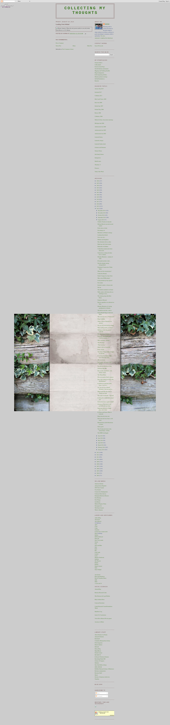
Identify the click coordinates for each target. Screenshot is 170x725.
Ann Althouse (98, 521)
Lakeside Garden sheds (100, 144)
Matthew (97, 663)
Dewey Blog (98, 649)
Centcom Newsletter (99, 603)
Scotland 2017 (98, 92)
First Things (97, 500)
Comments (99, 696)
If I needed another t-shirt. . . (104, 261)
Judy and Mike (98, 545)
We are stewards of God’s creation (106, 377)
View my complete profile (104, 38)
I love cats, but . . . (102, 237)
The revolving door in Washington (106, 316)
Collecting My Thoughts (85, 10)
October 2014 (101, 215)
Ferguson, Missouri (102, 300)
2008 (98, 464)
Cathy (96, 528)
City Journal (98, 490)
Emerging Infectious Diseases (102, 496)
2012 (98, 455)
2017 (98, 201)
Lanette (96, 554)
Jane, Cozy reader (99, 540)
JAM (96, 580)
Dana (96, 533)
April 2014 (101, 442)
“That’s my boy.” (102, 345)
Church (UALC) (98, 62)
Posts (98, 693)
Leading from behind (62, 24)
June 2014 (100, 438)
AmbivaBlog (98, 518)
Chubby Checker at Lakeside (104, 222)
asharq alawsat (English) (100, 486)
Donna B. (97, 538)
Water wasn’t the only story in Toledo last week (105, 392)
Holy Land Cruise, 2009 (100, 99)
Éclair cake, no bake (102, 228)
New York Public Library (101, 665)
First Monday (98, 498)
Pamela (96, 562)
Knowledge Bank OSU (100, 659)
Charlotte (97, 530)
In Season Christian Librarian (102, 657)
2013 (98, 452)
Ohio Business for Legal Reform (102, 596)
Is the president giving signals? (105, 280)
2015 (98, 206)
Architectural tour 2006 (100, 126)
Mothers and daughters (103, 239)
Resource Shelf (98, 673)
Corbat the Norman (102, 273)
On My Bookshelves (100, 79)
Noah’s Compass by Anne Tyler (105, 276)
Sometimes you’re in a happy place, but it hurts (104, 409)
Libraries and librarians (100, 147)
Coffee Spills (98, 65)
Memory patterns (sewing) (101, 77)
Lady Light (97, 552)
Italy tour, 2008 (98, 102)
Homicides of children (103, 246)
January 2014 (101, 449)
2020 (98, 194)
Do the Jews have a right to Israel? (106, 402)
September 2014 (102, 217)
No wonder (100, 283)
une (96, 547)
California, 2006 (99, 116)
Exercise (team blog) (100, 66)
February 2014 (101, 447)
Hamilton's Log (98, 611)
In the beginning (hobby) (101, 75)
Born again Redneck (100, 576)
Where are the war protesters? (104, 271)
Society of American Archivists (102, 677)
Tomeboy (97, 679)
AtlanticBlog (98, 589)
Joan (96, 543)
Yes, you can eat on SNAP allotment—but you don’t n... (105, 388)
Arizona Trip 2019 (99, 88)
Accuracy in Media (99, 622)
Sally (96, 568)
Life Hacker (97, 502)
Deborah (97, 647)
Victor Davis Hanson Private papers (103, 618)
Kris (96, 550)
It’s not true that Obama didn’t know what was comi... (105, 356)
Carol (96, 526)
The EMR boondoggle (103, 433)
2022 (98, 190)
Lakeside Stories (99, 137)
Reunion (97, 81)
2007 (98, 466)
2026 (98, 181)
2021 (98, 192)
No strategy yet (101, 230)
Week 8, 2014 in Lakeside (104, 347)
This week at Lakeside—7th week (106, 395)
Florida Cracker (98, 653)
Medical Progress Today (100, 504)
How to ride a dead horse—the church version (105, 371)
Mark (96, 581)
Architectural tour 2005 (100, 130)
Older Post (89, 46)
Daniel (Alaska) (98, 645)
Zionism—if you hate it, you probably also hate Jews (104, 405)
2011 (98, 457)
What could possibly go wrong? (105, 327)
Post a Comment (60, 43)
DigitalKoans (98, 651)
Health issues (98, 161)
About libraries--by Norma (101, 635)
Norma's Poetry (98, 151)
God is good (100, 426)
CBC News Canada (99, 487)
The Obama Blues (102, 375)
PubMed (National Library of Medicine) (104, 669)
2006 (98, 468)
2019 (98, 197)
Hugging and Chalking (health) (102, 71)
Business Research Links (101, 592)
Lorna (96, 556)
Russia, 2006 (98, 113)
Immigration (98, 158)
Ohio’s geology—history (103, 340)
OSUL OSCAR (98, 667)
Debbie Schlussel (99, 537)
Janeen (96, 542)
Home (74, 46)
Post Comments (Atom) (67, 49)
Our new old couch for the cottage (106, 325)
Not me (99, 287)
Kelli (96, 549)
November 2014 (102, 213)
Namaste (97, 559)
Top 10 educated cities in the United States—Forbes (104, 429)
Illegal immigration (99, 73)
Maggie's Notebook (99, 557)
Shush (96, 675)
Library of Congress (99, 661)
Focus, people (101, 349)
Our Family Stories (99, 154)
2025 (98, 183)
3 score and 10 (98, 583)
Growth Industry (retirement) (101, 68)
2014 (98, 208)
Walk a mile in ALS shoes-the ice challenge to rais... (105, 293)
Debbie (96, 535)
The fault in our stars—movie (105, 310)
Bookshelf (97, 638)
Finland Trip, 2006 (99, 109)
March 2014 (101, 445)
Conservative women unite (101, 531)
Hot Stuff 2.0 (98, 655)
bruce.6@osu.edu (99, 46)
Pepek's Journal (98, 566)
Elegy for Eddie (101, 319)
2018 (98, 199)
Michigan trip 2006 (99, 123)
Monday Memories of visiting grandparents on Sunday (105, 307)
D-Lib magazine (98, 643)
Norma (107, 24)
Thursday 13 (98, 164)
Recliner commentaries (100, 671)
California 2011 (98, 95)
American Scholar (99, 483)
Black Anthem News (99, 599)
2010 (98, 459)
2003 (98, 475)
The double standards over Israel (105, 289)
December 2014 (102, 210)
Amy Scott (97, 519)
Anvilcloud (97, 574)
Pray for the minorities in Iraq (104, 366)
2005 (98, 471)
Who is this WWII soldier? (104, 278)
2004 (98, 473)
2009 (98, 461)
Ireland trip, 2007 (99, 106)
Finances (97, 168)
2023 (98, 188)
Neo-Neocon (98, 561)
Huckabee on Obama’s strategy (105, 232)
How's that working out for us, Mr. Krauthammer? (106, 380)
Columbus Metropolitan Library (102, 641)
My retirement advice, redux (104, 242)
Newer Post (58, 46)
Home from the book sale (104, 416)
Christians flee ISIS (102, 368)
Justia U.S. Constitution (100, 615)
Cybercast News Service (100, 494)
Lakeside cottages (99, 140)
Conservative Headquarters (101, 492)
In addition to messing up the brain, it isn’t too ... (105, 384)
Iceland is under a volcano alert (105, 285)
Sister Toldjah (98, 569)
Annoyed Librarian (99, 636)
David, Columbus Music (100, 578)
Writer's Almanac (99, 510)
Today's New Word (99, 171)
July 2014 (100, 436)
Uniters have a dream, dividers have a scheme (105, 253)
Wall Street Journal (99, 508)
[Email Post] (84, 33)
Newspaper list (98, 506)
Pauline (96, 564)
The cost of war (101, 360)
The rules (102, 36)
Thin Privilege (101, 342)
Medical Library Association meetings (104, 120)
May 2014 (100, 440)
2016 (98, 204)
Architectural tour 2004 (100, 133)
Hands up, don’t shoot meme (104, 244)
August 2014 (101, 220)
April (96, 524)
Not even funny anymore (103, 334)
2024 (98, 185)
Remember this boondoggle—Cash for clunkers (105, 337)
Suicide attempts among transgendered (103, 264)
